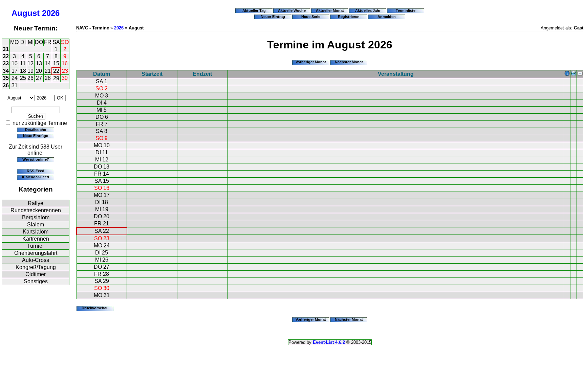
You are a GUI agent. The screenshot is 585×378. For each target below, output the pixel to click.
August (26, 13)
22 (56, 71)
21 (48, 71)
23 (65, 71)
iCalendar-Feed (35, 177)
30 (65, 78)
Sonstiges (36, 281)
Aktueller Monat (330, 10)
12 (30, 63)
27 (39, 78)
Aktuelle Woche (292, 10)
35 (6, 78)
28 (48, 78)
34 (6, 71)
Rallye (35, 203)
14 (48, 63)
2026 (51, 13)
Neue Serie (310, 17)
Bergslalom (35, 217)
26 (30, 78)
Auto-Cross (35, 260)
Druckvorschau (95, 308)
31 (6, 49)
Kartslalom (35, 232)
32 (6, 56)
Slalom (35, 224)
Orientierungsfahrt (35, 253)
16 (65, 63)
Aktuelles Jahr (368, 10)
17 (15, 71)
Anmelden (386, 17)
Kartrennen (35, 239)
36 (6, 85)
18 (23, 71)
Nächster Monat (349, 62)
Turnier (35, 246)
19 (30, 71)
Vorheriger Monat (311, 62)
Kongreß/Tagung (36, 267)
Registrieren (349, 17)
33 (6, 63)
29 (56, 78)
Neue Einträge (35, 136)
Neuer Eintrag (273, 17)
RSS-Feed (35, 171)
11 (23, 63)
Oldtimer (35, 274)
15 (56, 63)
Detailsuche (35, 130)
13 (39, 63)
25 (23, 78)
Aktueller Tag (254, 10)
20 (39, 71)
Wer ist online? (35, 159)
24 (15, 78)
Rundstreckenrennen (35, 210)
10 (15, 63)
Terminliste (405, 10)
